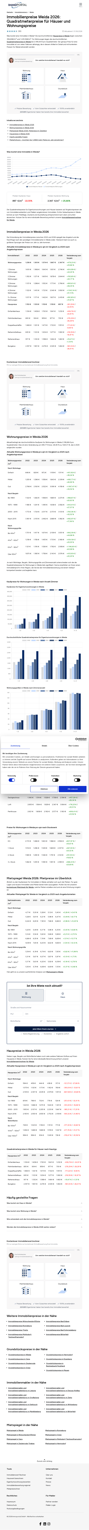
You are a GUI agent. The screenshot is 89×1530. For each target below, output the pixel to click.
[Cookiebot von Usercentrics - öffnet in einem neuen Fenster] (77, 739)
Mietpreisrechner (13, 1489)
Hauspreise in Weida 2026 (19, 134)
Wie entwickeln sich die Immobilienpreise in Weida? (28, 1219)
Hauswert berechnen (15, 1478)
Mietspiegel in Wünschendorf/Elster (21, 1435)
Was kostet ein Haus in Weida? (19, 1203)
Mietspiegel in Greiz (53, 1435)
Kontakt (49, 1478)
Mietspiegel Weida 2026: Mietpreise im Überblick (28, 131)
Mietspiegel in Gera (14, 1439)
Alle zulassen (73, 789)
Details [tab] (44, 746)
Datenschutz (12, 1505)
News (48, 1485)
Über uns (49, 1475)
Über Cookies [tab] (73, 746)
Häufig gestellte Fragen (18, 137)
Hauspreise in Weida (61, 36)
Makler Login (51, 1505)
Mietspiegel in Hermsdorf (55, 1443)
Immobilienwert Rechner (16, 1475)
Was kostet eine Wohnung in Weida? (22, 1211)
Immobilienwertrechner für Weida (20, 1061)
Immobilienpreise (24, 1321)
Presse (48, 1482)
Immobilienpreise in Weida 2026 (21, 125)
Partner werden (52, 1502)
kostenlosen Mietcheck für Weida (20, 887)
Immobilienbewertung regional (18, 1485)
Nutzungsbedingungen (16, 1509)
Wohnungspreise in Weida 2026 (21, 128)
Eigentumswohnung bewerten (18, 1482)
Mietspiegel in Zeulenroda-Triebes (21, 1443)
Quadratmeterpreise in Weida (19, 42)
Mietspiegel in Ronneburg (55, 1430)
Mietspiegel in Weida (54, 972)
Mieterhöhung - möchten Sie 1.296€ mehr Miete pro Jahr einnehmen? (36, 140)
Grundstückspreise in (19, 1355)
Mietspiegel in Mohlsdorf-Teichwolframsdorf (63, 1439)
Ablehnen (44, 789)
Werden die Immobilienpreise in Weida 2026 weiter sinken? (31, 1227)
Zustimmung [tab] (15, 746)
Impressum (11, 1502)
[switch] (33, 780)
